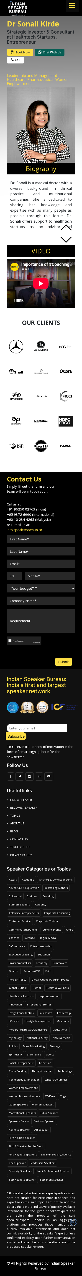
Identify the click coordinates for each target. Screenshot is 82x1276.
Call (17, 60)
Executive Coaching (21, 954)
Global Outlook (18, 987)
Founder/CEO (32, 971)
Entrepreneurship (41, 946)
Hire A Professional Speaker (52, 1171)
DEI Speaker (41, 1129)
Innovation (15, 1004)
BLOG (14, 831)
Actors (13, 879)
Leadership (64, 1013)
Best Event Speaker (51, 1179)
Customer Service (20, 921)
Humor (37, 987)
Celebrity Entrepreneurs (24, 913)
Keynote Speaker (19, 1129)
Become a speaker (23, 807)
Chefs (69, 929)
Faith (48, 971)
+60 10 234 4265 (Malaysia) (29, 519)
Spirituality (15, 1054)
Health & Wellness (57, 987)
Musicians (63, 1021)
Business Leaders (19, 904)
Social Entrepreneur (21, 1063)
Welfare (50, 1096)
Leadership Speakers (42, 1163)
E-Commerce (17, 946)
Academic (28, 879)
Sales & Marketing (34, 1046)
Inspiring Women (49, 996)
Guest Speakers (18, 1104)
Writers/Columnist (56, 1079)
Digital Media (48, 937)
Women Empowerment (23, 1087)
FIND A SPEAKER (21, 800)
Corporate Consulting (57, 913)
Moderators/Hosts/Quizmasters (28, 1029)
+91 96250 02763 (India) (26, 509)
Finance (13, 971)
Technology (65, 1071)
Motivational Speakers (22, 1113)
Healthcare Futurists (21, 996)
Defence (29, 937)
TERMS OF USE (20, 847)
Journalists (45, 1013)
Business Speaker (44, 1121)
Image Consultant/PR (21, 1013)
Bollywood (15, 896)
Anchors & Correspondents (55, 879)
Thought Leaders (42, 1071)
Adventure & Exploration (24, 887)
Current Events (52, 929)
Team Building (17, 1071)
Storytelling (34, 1054)
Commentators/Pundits (23, 929)
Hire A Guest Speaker (22, 1137)
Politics (13, 1046)
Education (44, 954)
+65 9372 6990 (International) (30, 514)
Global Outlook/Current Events (50, 979)
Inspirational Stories (39, 1004)
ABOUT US (17, 823)
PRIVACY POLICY (21, 855)
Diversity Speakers (20, 1171)
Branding (48, 896)
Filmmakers (60, 963)
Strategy (55, 1046)
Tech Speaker (17, 1163)
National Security (37, 1037)
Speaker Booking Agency (56, 1154)
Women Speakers (43, 1104)
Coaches (14, 937)
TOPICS (15, 815)
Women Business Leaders (24, 1096)
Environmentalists (20, 963)
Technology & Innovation (24, 1079)
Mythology (15, 1037)
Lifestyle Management (37, 1021)
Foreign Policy (17, 979)
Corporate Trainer (47, 921)
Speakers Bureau (19, 1121)
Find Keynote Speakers (23, 1154)
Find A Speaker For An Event (26, 1146)
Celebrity (40, 904)
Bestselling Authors (56, 887)
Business (32, 896)
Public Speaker (49, 1113)
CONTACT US (19, 839)
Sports (50, 1054)
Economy (41, 963)
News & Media (61, 1037)
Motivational (59, 1029)
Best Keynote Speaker (22, 1179)
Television (45, 1063)
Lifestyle (14, 1021)
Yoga (63, 1096)
